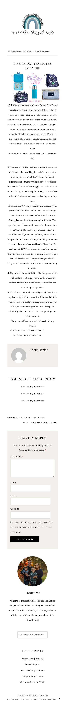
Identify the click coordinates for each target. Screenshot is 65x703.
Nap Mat (14, 273)
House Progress (32, 664)
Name (13, 482)
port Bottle (16, 239)
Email (13, 495)
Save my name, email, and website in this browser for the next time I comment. (31, 527)
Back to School (34, 331)
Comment (16, 456)
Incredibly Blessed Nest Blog (32, 24)
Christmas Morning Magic (32, 682)
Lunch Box (16, 206)
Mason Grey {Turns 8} (32, 659)
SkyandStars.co (38, 695)
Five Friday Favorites (27, 335)
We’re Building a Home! (32, 670)
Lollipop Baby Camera (32, 676)
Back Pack (15, 292)
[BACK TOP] (59, 698)
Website (14, 509)
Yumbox (14, 167)
